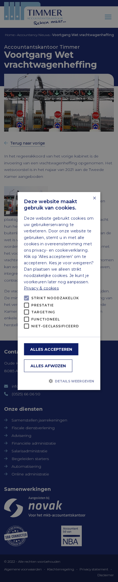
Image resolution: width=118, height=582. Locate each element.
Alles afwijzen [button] (48, 365)
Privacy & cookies (41, 288)
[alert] (59, 291)
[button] (59, 381)
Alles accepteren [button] (51, 349)
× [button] (94, 198)
